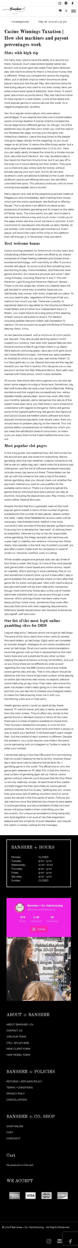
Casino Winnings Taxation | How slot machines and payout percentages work (36, 38)
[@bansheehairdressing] (19, 907)
